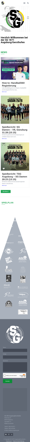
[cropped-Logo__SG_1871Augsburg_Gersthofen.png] (2, 3)
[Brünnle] (22, 270)
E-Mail (4, 354)
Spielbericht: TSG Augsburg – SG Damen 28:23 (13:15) (14, 177)
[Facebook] (5, 434)
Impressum (9, 441)
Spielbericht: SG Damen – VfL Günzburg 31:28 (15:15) (14, 130)
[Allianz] (8, 286)
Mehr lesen (4, 91)
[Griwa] (8, 269)
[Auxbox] (22, 287)
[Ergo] (22, 279)
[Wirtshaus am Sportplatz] (8, 278)
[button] (24, 3)
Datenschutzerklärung (18, 441)
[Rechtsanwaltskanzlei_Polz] (8, 294)
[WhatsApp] (11, 434)
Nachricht (5, 360)
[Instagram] (8, 434)
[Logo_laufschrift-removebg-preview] (22, 295)
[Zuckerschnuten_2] (8, 304)
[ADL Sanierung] (22, 303)
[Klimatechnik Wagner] (22, 312)
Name (4, 347)
